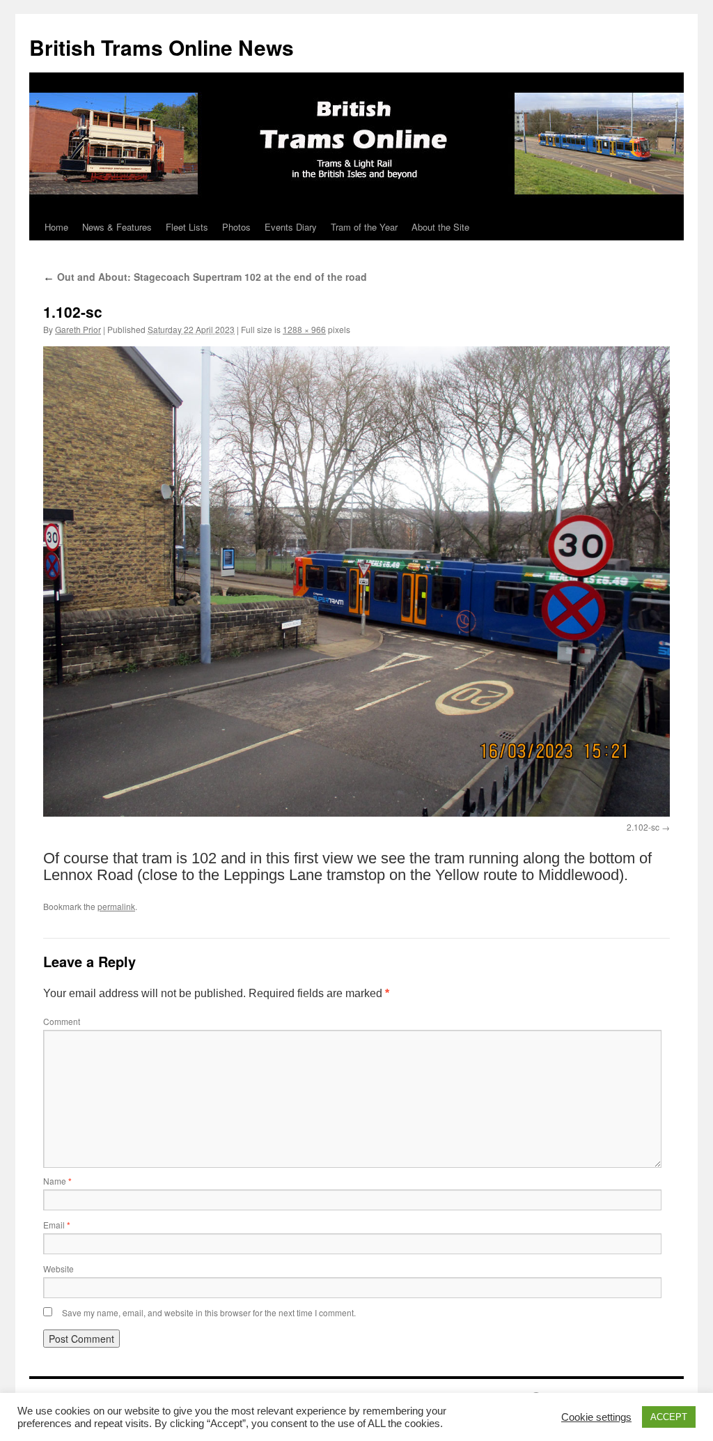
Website (58, 1268)
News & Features (117, 226)
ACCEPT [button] (668, 1417)
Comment (61, 1021)
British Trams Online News (161, 47)
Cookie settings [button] (596, 1417)
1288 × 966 (304, 329)
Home (56, 226)
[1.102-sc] (356, 581)
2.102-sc (643, 827)
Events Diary (291, 226)
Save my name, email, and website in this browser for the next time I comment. (209, 1312)
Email (56, 1225)
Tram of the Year (364, 226)
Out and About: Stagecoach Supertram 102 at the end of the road (205, 277)
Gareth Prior (78, 329)
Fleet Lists (187, 226)
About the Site (440, 226)
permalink (116, 906)
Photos (236, 226)
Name (57, 1181)
